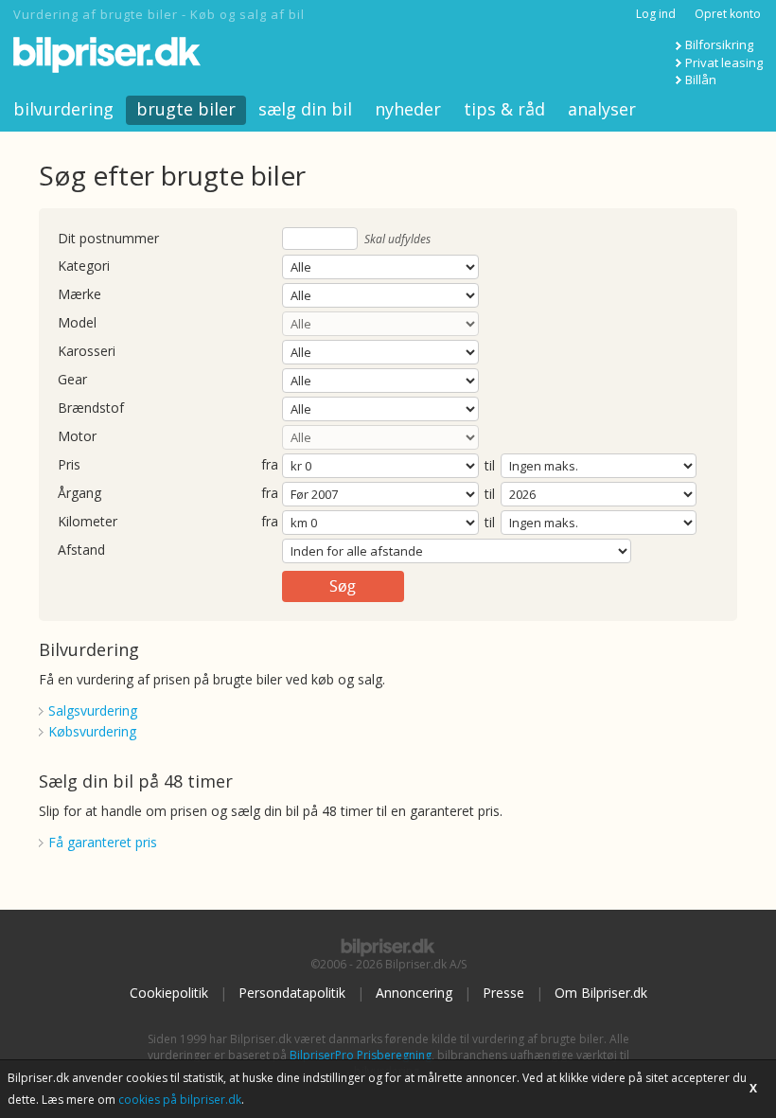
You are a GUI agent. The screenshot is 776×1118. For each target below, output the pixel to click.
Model (77, 323)
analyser (602, 109)
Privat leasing (724, 62)
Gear (72, 380)
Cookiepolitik (169, 993)
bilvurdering (63, 109)
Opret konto (728, 14)
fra (269, 465)
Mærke (79, 295)
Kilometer (87, 522)
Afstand (81, 550)
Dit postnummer (108, 239)
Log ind (656, 14)
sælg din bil (305, 109)
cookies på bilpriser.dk (179, 1099)
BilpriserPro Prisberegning (361, 1055)
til (490, 465)
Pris (69, 465)
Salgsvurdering (92, 710)
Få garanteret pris (102, 842)
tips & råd (504, 109)
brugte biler (186, 109)
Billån (700, 79)
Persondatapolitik (291, 993)
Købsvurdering (92, 731)
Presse (503, 993)
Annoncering (414, 993)
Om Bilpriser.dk (601, 993)
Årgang (79, 494)
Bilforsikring (719, 44)
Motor (77, 437)
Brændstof (91, 408)
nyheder (408, 109)
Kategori (84, 266)
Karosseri (86, 352)
